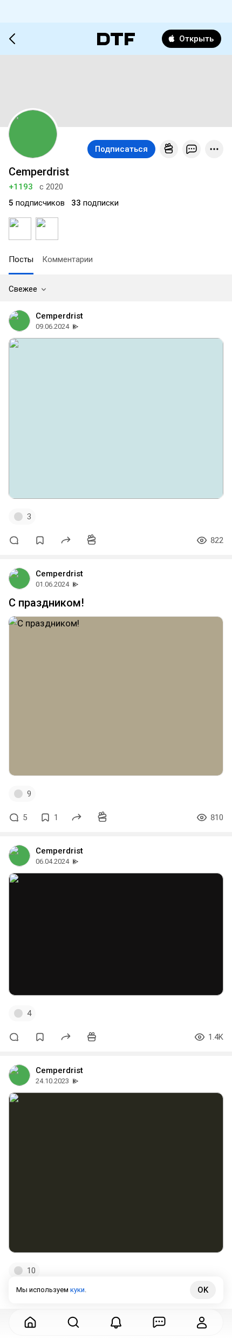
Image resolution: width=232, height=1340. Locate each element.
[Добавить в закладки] (39, 540)
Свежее (23, 289)
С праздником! (46, 602)
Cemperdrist (59, 316)
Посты (21, 259)
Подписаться (121, 149)
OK (202, 1290)
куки (77, 1290)
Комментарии (67, 259)
